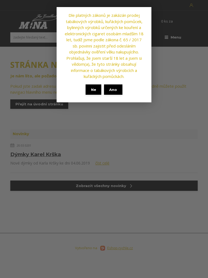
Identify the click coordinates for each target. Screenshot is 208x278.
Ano (113, 89)
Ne (93, 89)
